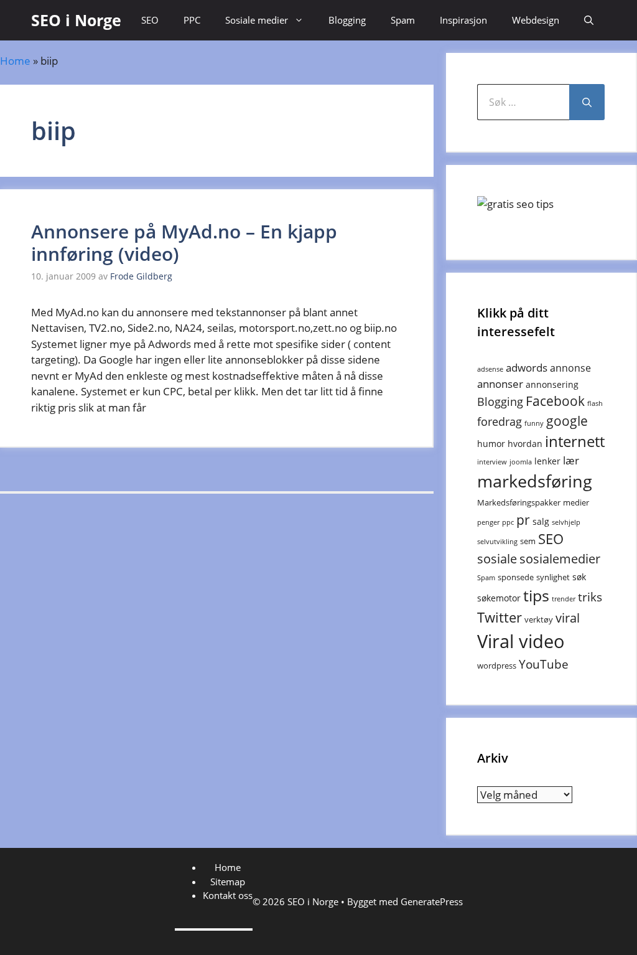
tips (536, 595)
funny (534, 423)
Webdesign (535, 20)
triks (590, 597)
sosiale (497, 558)
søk (579, 577)
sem (528, 541)
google (567, 421)
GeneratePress (432, 901)
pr (523, 519)
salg (540, 521)
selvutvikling (497, 541)
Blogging (347, 20)
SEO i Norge (76, 20)
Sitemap (227, 881)
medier (576, 502)
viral (568, 617)
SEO (150, 20)
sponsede (516, 577)
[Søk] (587, 102)
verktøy (538, 619)
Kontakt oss (228, 895)
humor (491, 443)
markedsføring (534, 480)
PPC (192, 20)
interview (492, 462)
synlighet (553, 577)
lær (571, 460)
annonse (570, 368)
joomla (520, 462)
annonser (500, 384)
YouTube (544, 664)
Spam (403, 20)
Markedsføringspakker (518, 502)
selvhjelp (566, 522)
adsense (490, 369)
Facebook (555, 401)
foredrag (499, 421)
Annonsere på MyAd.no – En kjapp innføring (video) (184, 242)
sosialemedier (559, 558)
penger (488, 522)
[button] (589, 20)
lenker (547, 461)
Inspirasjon (463, 20)
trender (563, 599)
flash (595, 403)
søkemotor (499, 598)
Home (15, 61)
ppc (508, 522)
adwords (526, 367)
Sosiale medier (256, 20)
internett (575, 441)
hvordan (525, 443)
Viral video (521, 641)
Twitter (499, 617)
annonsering (552, 384)
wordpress (496, 665)
